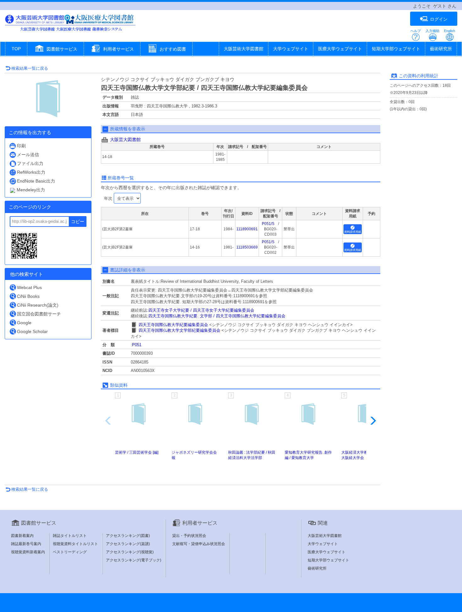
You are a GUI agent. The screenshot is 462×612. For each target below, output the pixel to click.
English (449, 31)
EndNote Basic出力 (36, 180)
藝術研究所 (441, 48)
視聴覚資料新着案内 (28, 552)
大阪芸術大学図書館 (243, 48)
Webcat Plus (29, 287)
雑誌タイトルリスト (70, 535)
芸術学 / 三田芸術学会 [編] (136, 452)
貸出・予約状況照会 (189, 535)
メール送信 (28, 154)
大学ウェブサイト (290, 48)
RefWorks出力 (31, 172)
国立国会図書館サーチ (39, 313)
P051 (136, 344)
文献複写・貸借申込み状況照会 (198, 544)
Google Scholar (32, 331)
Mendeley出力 (31, 189)
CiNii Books (28, 296)
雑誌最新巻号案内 (26, 544)
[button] (55, 49)
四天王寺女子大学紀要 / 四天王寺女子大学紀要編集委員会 (201, 310)
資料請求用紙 (352, 231)
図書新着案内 (22, 535)
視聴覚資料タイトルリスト (75, 544)
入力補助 (432, 31)
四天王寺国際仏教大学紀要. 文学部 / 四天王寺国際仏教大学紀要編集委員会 (216, 316)
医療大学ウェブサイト (340, 48)
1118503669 (247, 247)
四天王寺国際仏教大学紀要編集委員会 (173, 324)
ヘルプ (415, 31)
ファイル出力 (30, 163)
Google (24, 322)
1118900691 (247, 229)
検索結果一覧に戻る (29, 68)
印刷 (21, 145)
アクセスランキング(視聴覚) (130, 552)
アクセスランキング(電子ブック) (133, 560)
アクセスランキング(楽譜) (128, 544)
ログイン (439, 19)
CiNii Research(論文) (37, 305)
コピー (77, 221)
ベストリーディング (70, 552)
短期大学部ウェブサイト (396, 48)
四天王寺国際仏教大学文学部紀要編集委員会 (179, 330)
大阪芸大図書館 (125, 139)
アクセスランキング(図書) (128, 535)
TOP (16, 48)
